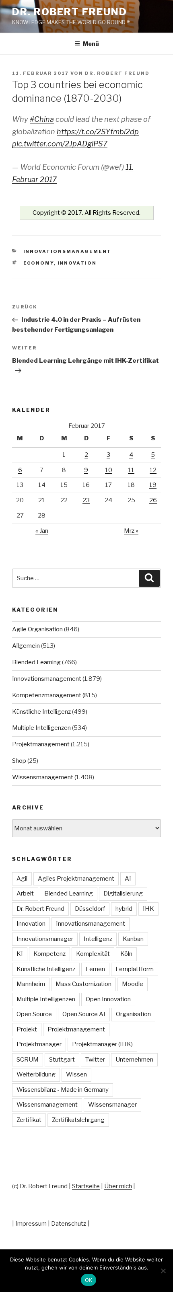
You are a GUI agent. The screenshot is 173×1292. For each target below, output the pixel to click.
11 (131, 470)
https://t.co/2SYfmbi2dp (98, 131)
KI (19, 953)
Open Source (34, 1014)
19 (153, 485)
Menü (91, 43)
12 (153, 470)
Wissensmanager (112, 1104)
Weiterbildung (36, 1074)
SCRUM (27, 1059)
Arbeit (25, 893)
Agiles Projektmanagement (76, 878)
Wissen (76, 1074)
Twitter (95, 1059)
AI (128, 878)
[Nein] (163, 1271)
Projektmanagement (41, 744)
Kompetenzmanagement (46, 695)
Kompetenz (49, 953)
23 (86, 500)
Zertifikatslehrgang (78, 1120)
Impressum (31, 1223)
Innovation (77, 263)
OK (89, 1280)
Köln (126, 953)
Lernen (95, 969)
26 (153, 500)
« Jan (41, 530)
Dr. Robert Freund (69, 12)
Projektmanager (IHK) (102, 1044)
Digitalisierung (123, 893)
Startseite (86, 1186)
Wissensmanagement (42, 777)
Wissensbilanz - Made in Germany (62, 1089)
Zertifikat (28, 1120)
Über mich (118, 1186)
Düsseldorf (90, 908)
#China (42, 119)
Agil (21, 878)
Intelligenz (98, 939)
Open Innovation (108, 999)
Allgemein (26, 645)
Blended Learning (36, 662)
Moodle (132, 984)
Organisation (133, 1014)
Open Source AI (83, 1014)
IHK (148, 908)
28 (41, 515)
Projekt (26, 1029)
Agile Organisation (37, 629)
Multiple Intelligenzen (41, 727)
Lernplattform (134, 969)
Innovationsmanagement (67, 251)
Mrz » (131, 530)
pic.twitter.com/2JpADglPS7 (59, 144)
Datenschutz (68, 1223)
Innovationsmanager (44, 939)
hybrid (123, 908)
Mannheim (30, 984)
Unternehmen (134, 1059)
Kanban (133, 939)
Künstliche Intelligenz (41, 711)
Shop (19, 760)
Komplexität (93, 953)
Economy (38, 263)
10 (108, 470)
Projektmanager (39, 1044)
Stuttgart (62, 1059)
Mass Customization (83, 984)
